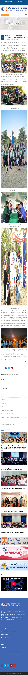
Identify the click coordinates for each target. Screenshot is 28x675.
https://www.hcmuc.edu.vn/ (8, 619)
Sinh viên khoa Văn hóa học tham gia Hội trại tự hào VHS (15, 36)
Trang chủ (10, 23)
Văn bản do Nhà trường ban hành (8, 410)
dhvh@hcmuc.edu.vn (19, 1)
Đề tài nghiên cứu (5, 628)
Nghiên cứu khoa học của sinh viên (8, 631)
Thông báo (3, 403)
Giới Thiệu (3, 644)
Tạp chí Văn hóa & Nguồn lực (7, 421)
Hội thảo (3, 626)
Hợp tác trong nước (5, 637)
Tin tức (2, 392)
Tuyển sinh (4, 15)
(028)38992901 (8, 1)
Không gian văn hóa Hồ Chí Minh (8, 424)
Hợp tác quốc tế (4, 634)
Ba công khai (4, 655)
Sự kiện (2, 396)
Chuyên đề (16, 23)
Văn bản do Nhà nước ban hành (7, 413)
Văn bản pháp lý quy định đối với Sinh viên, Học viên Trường (13, 417)
